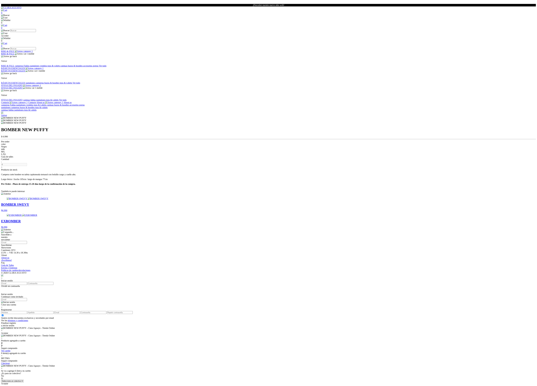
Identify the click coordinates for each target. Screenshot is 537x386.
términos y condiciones (18, 320)
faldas (33, 100)
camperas (19, 66)
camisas (64, 66)
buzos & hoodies (75, 66)
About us (40, 102)
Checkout (5, 363)
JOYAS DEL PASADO (12, 85)
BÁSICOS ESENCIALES (13, 68)
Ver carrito (5, 350)
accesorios (88, 66)
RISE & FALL (8, 51)
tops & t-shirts (54, 66)
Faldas (27, 66)
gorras (96, 66)
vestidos (44, 66)
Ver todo (102, 66)
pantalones (35, 66)
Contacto (5, 102)
